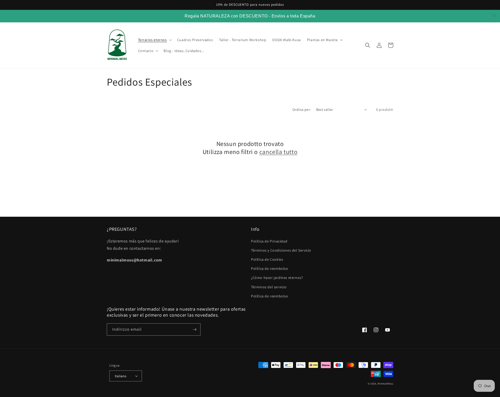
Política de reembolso (269, 268)
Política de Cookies (267, 259)
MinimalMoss (385, 383)
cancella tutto (278, 152)
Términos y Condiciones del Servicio (281, 250)
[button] (154, 39)
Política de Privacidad (269, 241)
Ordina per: (301, 109)
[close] (494, 15)
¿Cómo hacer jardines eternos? (277, 277)
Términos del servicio (269, 287)
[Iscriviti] (194, 329)
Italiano (120, 376)
